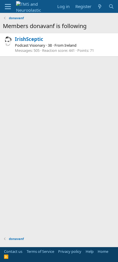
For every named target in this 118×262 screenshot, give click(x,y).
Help (90, 251)
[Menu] (8, 6)
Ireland (70, 45)
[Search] (111, 6)
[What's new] (99, 6)
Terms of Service (40, 251)
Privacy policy (69, 251)
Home (103, 251)
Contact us (13, 251)
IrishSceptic (29, 39)
